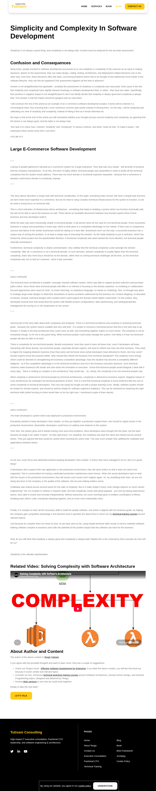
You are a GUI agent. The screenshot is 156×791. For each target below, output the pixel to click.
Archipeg (121, 756)
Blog (119, 6)
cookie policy (84, 786)
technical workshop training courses (61, 675)
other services (30, 681)
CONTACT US (134, 6)
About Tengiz (90, 745)
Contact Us (89, 751)
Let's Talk (21, 696)
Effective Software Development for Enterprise (63, 668)
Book (109, 6)
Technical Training (93, 766)
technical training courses (125, 514)
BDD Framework (125, 751)
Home (84, 6)
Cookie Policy (123, 761)
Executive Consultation (95, 756)
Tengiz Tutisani (51, 657)
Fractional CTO (91, 761)
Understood (105, 786)
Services (96, 6)
